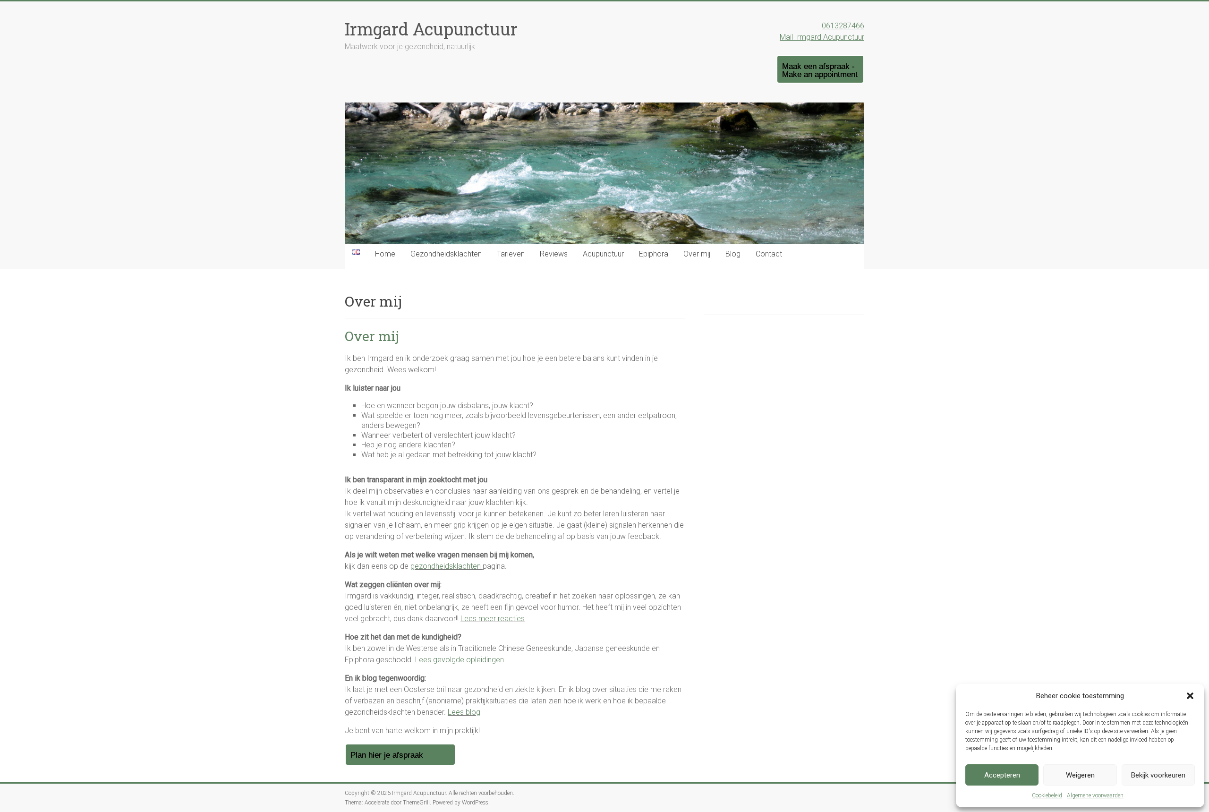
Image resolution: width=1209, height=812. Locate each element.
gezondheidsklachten (446, 566)
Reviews (554, 253)
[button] (1190, 696)
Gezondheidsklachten (446, 253)
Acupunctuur (603, 253)
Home (385, 253)
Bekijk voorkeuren (1158, 775)
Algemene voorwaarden (1095, 795)
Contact (769, 253)
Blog (733, 253)
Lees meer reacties (492, 618)
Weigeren (1080, 775)
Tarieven (511, 253)
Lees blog (464, 712)
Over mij (696, 253)
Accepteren (1002, 775)
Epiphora (653, 253)
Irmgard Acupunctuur (431, 28)
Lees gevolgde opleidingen (459, 659)
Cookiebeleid (1047, 795)
